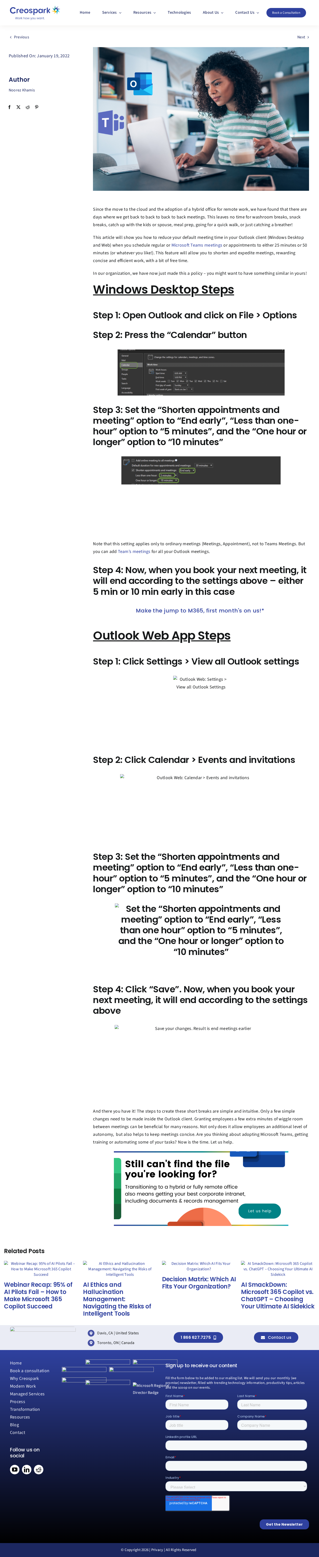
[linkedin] (26, 1469)
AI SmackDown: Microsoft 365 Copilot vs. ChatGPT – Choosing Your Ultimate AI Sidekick (278, 1295)
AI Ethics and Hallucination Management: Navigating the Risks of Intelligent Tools (117, 1299)
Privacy (157, 1550)
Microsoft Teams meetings (196, 245)
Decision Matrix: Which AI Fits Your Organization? (199, 1282)
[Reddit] (27, 107)
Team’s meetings (134, 551)
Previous (21, 37)
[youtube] (14, 1469)
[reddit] (38, 1469)
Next (301, 37)
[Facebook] (9, 107)
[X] (18, 107)
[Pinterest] (36, 107)
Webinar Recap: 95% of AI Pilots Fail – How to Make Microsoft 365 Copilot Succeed (38, 1295)
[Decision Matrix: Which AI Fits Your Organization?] (199, 1263)
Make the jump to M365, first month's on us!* (200, 610)
